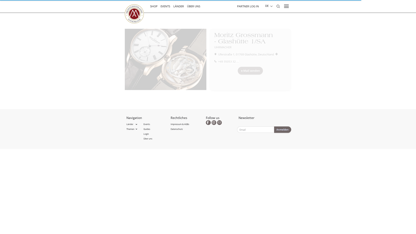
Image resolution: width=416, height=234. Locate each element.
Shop (153, 6)
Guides (146, 129)
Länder (178, 6)
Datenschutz (177, 129)
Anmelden (282, 129)
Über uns (193, 6)
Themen (130, 129)
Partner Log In (248, 6)
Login (146, 133)
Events (165, 6)
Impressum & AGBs (180, 124)
